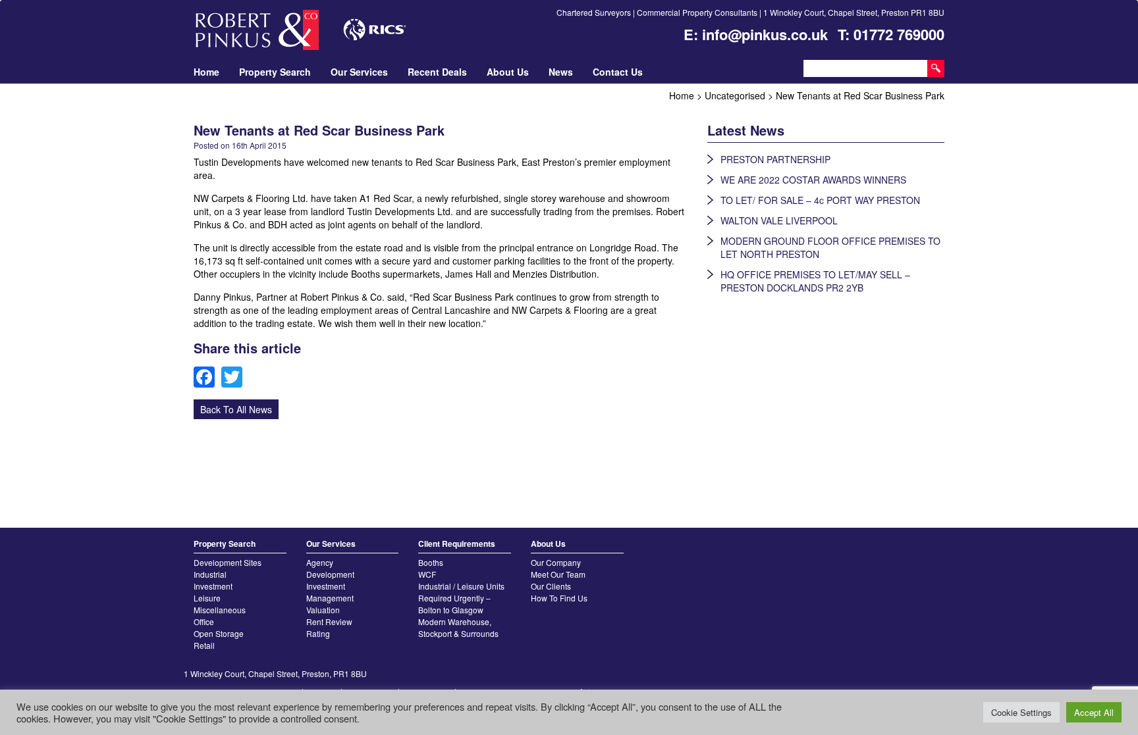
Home (206, 71)
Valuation (323, 609)
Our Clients (551, 586)
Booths (430, 562)
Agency (319, 562)
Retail (204, 645)
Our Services (359, 71)
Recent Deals (437, 71)
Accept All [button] (1094, 712)
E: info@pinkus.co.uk (756, 34)
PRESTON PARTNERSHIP (775, 159)
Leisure (207, 597)
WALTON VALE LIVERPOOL (779, 220)
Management (330, 597)
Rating (318, 633)
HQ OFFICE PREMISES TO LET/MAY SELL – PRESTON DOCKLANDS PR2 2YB (815, 281)
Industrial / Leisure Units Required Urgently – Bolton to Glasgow (461, 597)
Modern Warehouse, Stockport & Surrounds (458, 627)
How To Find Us (559, 597)
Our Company (556, 562)
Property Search (275, 71)
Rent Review (329, 621)
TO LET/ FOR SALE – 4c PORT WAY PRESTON (820, 200)
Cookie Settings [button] (1021, 712)
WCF (427, 574)
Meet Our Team (558, 574)
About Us (508, 71)
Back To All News (236, 409)
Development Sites (227, 562)
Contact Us (618, 71)
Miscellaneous (220, 609)
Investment (213, 586)
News (561, 71)
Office (204, 621)
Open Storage (219, 633)
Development (330, 574)
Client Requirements (456, 543)
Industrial (210, 574)
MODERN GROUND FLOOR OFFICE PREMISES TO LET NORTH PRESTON (830, 247)
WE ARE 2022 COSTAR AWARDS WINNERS (813, 179)
